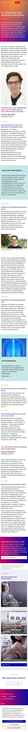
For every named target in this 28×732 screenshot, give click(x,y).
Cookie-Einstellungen (14, 728)
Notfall (17, 2)
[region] (14, 718)
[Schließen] (26, 707)
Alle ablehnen (14, 724)
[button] (9, 683)
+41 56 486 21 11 (8, 699)
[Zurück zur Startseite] (3, 2)
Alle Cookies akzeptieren (14, 721)
